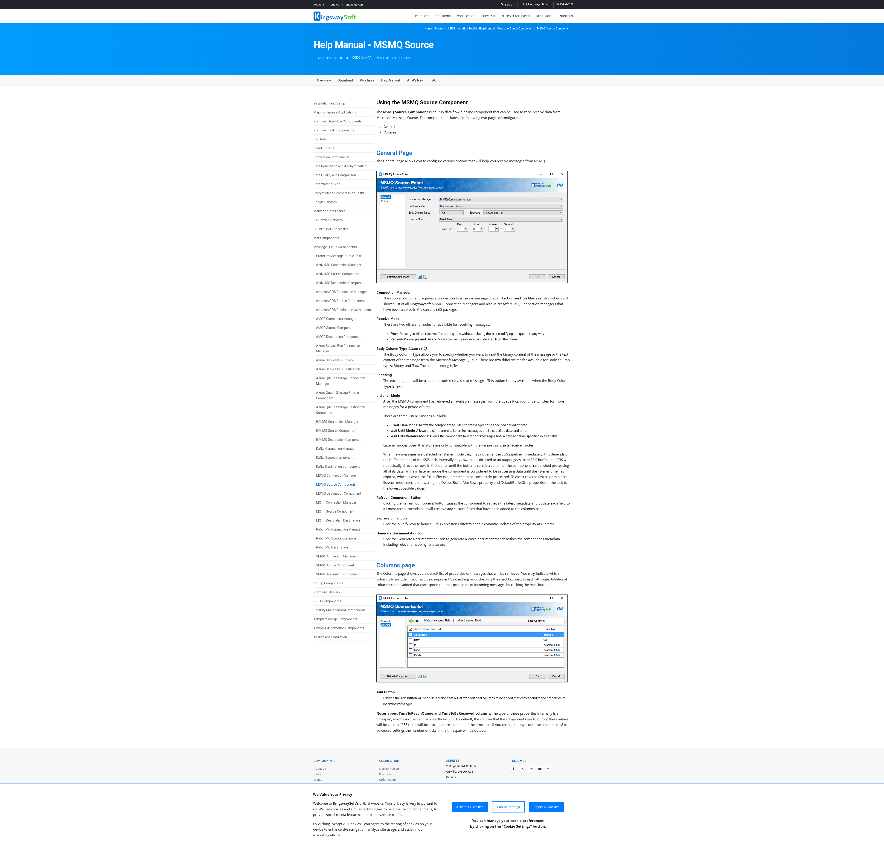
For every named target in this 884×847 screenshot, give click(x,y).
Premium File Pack (327, 592)
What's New (415, 80)
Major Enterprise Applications (335, 112)
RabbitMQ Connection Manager (339, 529)
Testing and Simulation (330, 637)
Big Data (320, 139)
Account (319, 4)
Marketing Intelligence (330, 211)
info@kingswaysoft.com (535, 4)
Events (318, 779)
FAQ (433, 80)
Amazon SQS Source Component (340, 301)
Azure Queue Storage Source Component (337, 395)
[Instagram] (548, 769)
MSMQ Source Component (335, 484)
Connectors (466, 16)
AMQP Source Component (335, 328)
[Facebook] (513, 769)
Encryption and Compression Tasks (339, 193)
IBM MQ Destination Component (339, 439)
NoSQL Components (328, 583)
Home (428, 28)
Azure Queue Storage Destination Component (340, 410)
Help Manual (487, 28)
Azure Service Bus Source (335, 360)
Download (345, 80)
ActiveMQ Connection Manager (338, 265)
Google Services (325, 202)
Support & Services (516, 16)
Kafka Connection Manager (336, 448)
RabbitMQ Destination (332, 547)
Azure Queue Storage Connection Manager (340, 381)
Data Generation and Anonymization (340, 166)
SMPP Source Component (335, 565)
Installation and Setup (329, 103)
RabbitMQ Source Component (338, 538)
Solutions (443, 16)
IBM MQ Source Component (336, 430)
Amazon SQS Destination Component (343, 310)
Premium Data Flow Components (338, 121)
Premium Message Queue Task (339, 256)
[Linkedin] (531, 769)
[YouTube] (540, 769)
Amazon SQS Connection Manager (341, 292)
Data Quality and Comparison (335, 175)
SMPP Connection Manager (336, 556)
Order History (387, 779)
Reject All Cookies (546, 807)
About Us (566, 16)
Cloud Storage (324, 148)
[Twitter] (522, 769)
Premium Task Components (334, 130)
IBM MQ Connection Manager (337, 422)
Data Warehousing (327, 184)
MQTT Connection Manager (336, 502)
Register (395, 768)
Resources (544, 16)
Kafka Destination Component (338, 466)
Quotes (335, 4)
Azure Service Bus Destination (338, 369)
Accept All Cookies (469, 807)
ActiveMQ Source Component (337, 274)
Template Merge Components (335, 619)
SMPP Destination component (338, 574)
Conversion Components (331, 157)
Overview (324, 80)
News (317, 774)
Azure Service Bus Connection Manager (338, 348)
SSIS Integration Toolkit (462, 28)
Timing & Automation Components (339, 628)
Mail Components (326, 238)
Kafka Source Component (335, 457)
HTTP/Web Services (328, 220)
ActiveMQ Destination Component (341, 283)
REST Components (327, 601)
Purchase (489, 16)
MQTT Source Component (335, 511)
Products (422, 16)
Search (508, 4)
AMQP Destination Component (338, 337)
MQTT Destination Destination (338, 520)
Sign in (383, 768)
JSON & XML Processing (331, 229)
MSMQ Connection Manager (336, 475)
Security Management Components (340, 610)
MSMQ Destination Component (338, 493)
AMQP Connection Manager (336, 319)
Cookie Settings (508, 807)
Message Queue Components (516, 28)
